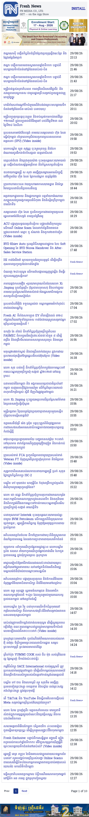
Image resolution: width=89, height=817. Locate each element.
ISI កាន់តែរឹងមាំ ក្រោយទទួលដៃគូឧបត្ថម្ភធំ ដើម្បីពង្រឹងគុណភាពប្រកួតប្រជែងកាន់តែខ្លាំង (33, 262)
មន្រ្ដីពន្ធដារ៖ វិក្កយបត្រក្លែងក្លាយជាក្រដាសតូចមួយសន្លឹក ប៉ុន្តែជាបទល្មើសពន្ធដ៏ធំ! (33, 413)
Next (24, 791)
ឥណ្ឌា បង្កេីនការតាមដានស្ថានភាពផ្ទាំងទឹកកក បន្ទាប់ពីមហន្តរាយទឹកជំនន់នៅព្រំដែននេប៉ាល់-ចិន (32, 67)
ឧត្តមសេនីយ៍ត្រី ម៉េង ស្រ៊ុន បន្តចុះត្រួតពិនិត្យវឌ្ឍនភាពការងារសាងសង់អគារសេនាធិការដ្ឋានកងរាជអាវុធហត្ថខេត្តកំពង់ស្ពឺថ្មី (34, 427)
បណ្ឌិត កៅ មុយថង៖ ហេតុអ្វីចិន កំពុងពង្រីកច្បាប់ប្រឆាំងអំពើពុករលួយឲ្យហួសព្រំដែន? (34, 485)
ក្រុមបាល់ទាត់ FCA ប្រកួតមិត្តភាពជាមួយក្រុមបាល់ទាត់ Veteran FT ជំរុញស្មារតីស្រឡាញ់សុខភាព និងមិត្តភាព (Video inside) (34, 459)
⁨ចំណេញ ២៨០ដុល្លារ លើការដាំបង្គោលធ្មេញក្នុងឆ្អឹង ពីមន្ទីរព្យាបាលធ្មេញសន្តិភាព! (34, 274)
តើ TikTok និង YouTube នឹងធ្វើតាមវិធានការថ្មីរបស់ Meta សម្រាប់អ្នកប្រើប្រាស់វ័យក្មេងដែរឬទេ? (34, 700)
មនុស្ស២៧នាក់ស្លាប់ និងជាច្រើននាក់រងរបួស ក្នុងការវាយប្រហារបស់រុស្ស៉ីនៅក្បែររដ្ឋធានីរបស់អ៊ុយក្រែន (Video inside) (33, 356)
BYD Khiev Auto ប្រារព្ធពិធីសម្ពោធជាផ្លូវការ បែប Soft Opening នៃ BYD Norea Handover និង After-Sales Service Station (35, 248)
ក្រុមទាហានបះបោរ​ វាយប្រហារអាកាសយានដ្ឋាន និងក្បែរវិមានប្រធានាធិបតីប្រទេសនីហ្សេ (33, 186)
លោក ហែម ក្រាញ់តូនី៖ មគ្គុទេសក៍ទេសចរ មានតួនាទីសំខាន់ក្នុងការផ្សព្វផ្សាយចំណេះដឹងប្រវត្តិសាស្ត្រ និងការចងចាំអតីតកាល (32, 714)
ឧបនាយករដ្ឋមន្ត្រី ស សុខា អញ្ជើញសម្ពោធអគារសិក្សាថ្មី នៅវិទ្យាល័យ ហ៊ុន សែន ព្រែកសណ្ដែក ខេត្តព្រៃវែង (33, 174)
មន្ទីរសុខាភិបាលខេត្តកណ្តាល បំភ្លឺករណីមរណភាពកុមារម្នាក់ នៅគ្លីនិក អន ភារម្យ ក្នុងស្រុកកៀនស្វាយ (35, 776)
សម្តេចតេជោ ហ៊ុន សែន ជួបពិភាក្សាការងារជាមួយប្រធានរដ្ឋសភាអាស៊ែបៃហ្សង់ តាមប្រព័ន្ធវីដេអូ (33, 214)
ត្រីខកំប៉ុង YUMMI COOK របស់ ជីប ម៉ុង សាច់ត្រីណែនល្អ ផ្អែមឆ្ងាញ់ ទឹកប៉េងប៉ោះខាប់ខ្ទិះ (35, 657)
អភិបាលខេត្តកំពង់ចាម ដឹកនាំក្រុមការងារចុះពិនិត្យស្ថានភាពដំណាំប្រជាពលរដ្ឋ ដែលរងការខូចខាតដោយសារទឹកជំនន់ (35, 537)
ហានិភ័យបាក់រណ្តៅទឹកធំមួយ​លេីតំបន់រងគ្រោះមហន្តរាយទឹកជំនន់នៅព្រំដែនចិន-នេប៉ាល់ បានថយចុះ (35, 107)
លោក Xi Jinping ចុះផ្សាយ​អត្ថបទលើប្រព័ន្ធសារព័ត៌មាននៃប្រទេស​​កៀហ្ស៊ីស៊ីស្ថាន (34, 402)
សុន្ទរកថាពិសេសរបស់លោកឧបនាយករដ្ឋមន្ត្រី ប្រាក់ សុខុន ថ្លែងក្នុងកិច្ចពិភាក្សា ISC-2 (34, 473)
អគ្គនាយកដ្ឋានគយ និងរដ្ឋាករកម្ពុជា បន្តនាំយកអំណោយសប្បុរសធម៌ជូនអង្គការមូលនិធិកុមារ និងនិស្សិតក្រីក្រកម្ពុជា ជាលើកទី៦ (34, 200)
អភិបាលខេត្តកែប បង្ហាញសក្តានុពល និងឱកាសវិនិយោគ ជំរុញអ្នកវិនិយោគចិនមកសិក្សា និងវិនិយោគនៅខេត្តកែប (33, 581)
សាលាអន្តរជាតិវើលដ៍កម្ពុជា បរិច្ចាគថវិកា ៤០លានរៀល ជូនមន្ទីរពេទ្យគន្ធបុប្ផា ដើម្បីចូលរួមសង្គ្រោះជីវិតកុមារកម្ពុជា (34, 728)
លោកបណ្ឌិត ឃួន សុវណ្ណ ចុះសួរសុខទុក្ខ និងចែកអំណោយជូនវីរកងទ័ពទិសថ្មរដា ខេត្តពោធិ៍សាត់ (30, 151)
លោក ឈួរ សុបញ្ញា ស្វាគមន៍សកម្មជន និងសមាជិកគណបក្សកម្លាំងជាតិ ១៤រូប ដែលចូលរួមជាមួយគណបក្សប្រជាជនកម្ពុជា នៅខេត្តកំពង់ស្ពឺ (33, 595)
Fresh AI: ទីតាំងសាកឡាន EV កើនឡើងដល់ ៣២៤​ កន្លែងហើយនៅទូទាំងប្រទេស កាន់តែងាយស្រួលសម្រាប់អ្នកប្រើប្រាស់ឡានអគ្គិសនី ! (35, 320)
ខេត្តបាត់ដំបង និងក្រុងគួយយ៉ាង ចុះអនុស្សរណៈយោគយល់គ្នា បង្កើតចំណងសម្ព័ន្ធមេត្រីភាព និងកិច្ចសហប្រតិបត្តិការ (35, 163)
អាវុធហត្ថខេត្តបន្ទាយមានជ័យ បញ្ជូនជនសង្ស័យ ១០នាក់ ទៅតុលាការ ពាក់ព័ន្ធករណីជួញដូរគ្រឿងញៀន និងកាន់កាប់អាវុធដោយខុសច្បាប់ (34, 443)
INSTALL (78, 8)
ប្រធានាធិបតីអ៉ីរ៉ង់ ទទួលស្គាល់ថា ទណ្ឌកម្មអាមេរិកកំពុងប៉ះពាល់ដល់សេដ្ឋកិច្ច (34, 306)
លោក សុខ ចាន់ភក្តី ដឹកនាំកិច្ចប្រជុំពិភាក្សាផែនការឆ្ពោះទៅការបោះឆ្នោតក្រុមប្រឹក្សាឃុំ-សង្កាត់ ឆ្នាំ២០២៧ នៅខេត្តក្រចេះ (34, 372)
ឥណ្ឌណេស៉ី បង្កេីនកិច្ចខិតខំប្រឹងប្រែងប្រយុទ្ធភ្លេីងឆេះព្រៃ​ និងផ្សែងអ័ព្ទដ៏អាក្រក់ (35, 55)
